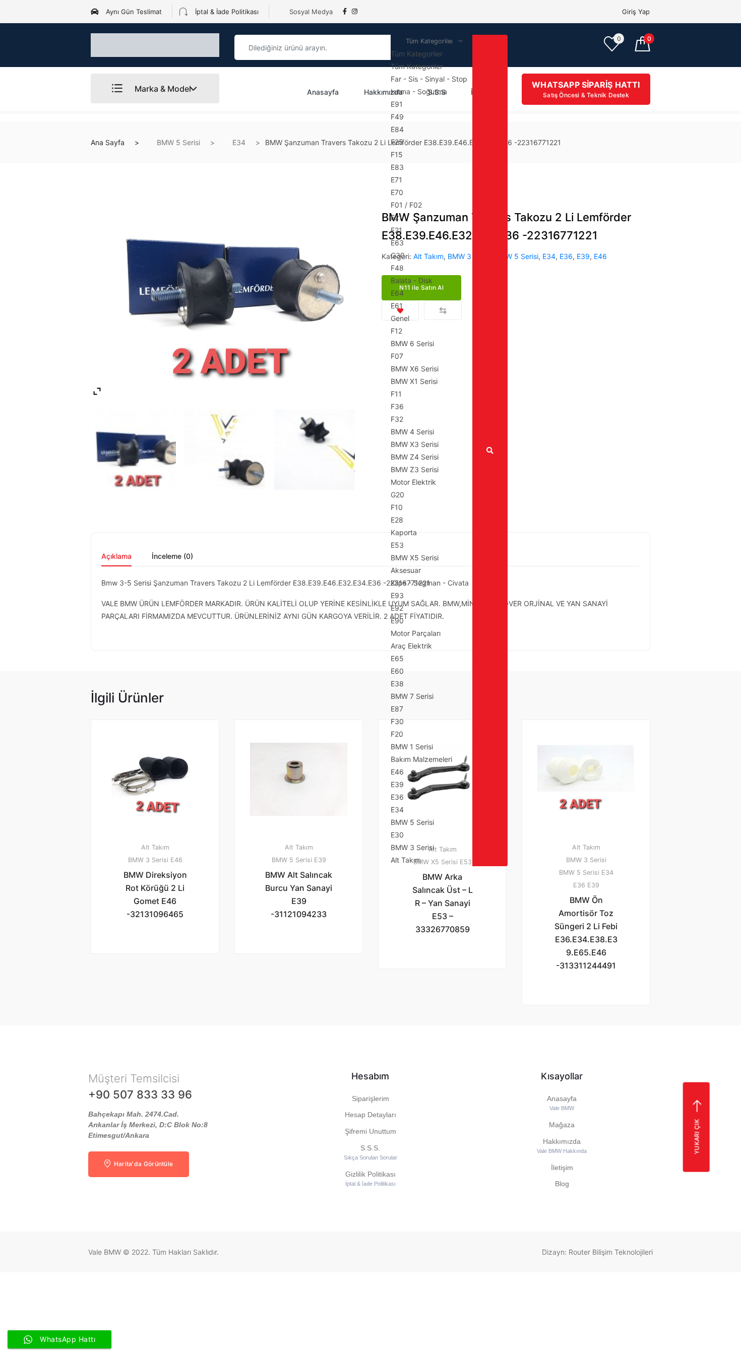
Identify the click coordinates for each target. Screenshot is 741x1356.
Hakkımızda (383, 92)
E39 (583, 256)
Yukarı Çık (696, 1136)
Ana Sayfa (108, 142)
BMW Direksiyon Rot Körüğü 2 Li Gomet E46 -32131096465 (155, 894)
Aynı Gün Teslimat (133, 12)
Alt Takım (155, 847)
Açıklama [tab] (116, 556)
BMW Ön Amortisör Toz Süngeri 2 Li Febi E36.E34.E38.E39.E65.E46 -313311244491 (586, 933)
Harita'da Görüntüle (142, 1164)
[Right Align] (490, 450)
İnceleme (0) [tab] (172, 556)
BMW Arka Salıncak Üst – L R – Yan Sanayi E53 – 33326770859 (442, 903)
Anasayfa (323, 92)
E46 (600, 256)
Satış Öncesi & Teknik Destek (586, 89)
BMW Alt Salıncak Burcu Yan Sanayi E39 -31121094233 (298, 894)
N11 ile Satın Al (161, 980)
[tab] (116, 559)
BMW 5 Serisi (178, 142)
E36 (566, 256)
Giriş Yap (636, 12)
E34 (238, 142)
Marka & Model (162, 89)
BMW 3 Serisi (148, 860)
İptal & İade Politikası (226, 12)
